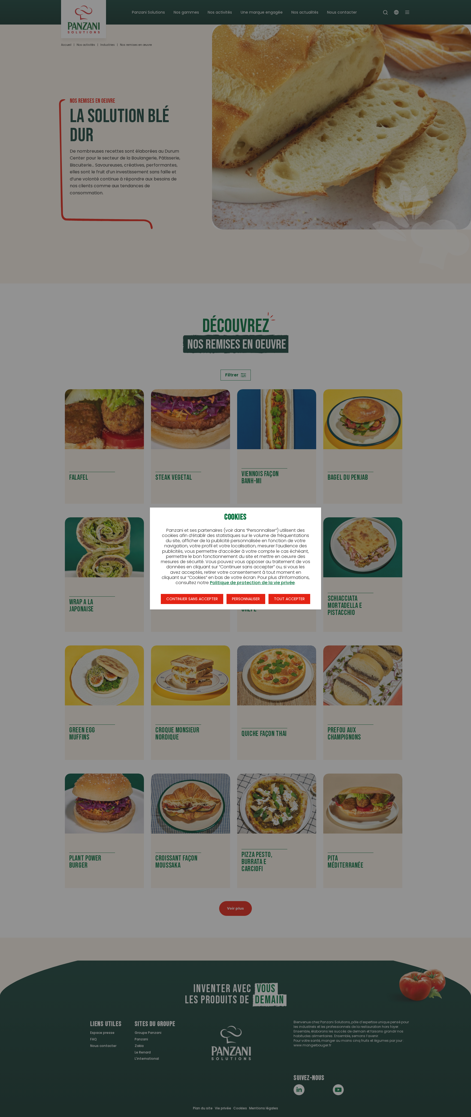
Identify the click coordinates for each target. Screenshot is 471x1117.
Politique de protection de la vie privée (252, 582)
